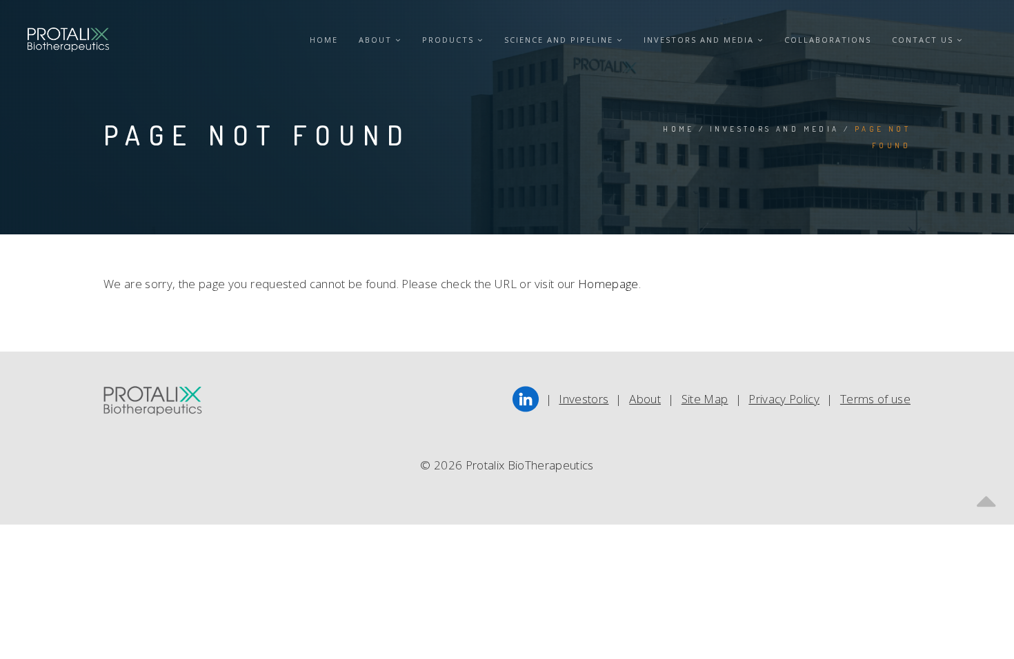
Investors (583, 399)
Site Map (705, 399)
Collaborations (827, 39)
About (377, 39)
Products (449, 39)
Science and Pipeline (560, 39)
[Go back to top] (986, 497)
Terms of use (875, 399)
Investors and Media (774, 129)
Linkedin (526, 400)
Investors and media (700, 39)
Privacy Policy (783, 399)
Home (324, 39)
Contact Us (924, 39)
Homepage (608, 284)
